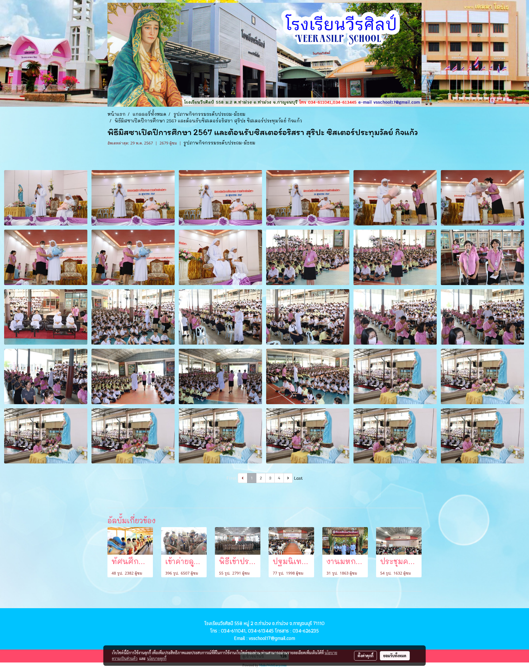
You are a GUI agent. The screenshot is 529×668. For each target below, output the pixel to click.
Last (298, 478)
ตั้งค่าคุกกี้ (365, 655)
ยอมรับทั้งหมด (394, 655)
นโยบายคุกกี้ (156, 658)
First (231, 478)
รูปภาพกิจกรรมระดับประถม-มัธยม (219, 143)
